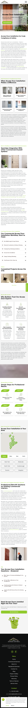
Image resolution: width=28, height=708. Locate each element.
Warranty (14, 678)
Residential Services (14, 666)
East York (7, 462)
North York (7, 466)
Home (3, 11)
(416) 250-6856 (14, 691)
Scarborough (20, 466)
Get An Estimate (7, 22)
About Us (14, 664)
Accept (7, 705)
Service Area (14, 683)
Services (7, 11)
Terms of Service (14, 681)
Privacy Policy (14, 676)
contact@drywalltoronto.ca (15, 694)
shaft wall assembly (10, 197)
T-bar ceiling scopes (20, 197)
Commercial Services (12, 12)
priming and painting (14, 529)
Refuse (12, 705)
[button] (11, 443)
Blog (14, 671)
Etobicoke (21, 462)
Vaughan (20, 470)
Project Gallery (14, 673)
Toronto (7, 470)
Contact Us (14, 669)
